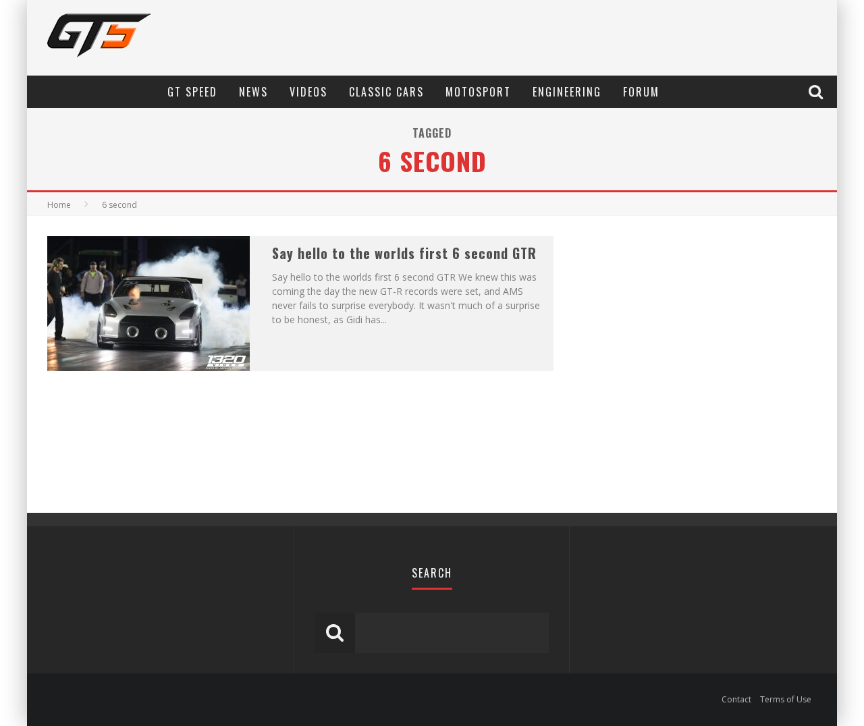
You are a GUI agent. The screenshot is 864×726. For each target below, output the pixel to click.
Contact (736, 699)
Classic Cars (386, 92)
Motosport (478, 92)
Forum (641, 92)
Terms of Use (785, 699)
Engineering (567, 92)
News (253, 92)
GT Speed (192, 92)
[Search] (817, 91)
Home (59, 205)
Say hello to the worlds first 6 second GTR (404, 253)
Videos (308, 92)
